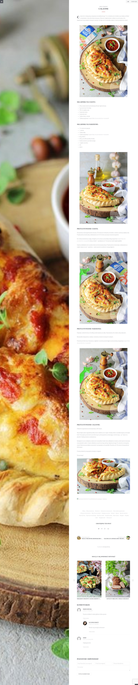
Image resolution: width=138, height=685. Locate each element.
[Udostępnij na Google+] (104, 528)
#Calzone (97, 511)
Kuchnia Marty (94, 622)
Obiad (100, 6)
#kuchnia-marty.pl (96, 513)
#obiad (113, 513)
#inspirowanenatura (85, 513)
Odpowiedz (86, 618)
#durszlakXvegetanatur (119, 511)
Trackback (99, 546)
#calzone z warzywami (106, 511)
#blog (83, 511)
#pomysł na (82, 515)
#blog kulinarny (90, 511)
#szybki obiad (108, 515)
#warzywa (109, 517)
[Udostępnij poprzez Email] (108, 528)
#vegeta (122, 515)
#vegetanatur (102, 517)
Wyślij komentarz (84, 674)
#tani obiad (116, 515)
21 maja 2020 (96, 624)
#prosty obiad (100, 515)
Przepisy (105, 6)
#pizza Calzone (123, 513)
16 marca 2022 (90, 639)
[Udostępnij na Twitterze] (98, 528)
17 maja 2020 (90, 610)
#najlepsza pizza (106, 513)
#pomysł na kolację (91, 515)
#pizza (117, 513)
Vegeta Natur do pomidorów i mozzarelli (99, 118)
